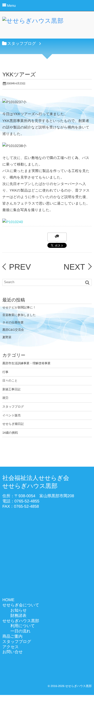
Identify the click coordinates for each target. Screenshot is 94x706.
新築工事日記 (11, 389)
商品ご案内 (12, 636)
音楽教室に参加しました (19, 315)
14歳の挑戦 (10, 432)
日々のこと (10, 380)
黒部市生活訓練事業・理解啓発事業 (26, 363)
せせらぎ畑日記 (13, 424)
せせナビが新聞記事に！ (19, 307)
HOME (8, 600)
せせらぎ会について (20, 605)
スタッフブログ (13, 406)
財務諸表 (18, 616)
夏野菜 (6, 337)
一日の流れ (20, 631)
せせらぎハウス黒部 (20, 621)
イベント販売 (11, 415)
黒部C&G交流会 (13, 329)
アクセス (10, 647)
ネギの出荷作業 (13, 322)
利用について (22, 626)
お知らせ (18, 610)
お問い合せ (12, 652)
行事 (5, 372)
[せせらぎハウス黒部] (33, 22)
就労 (5, 398)
